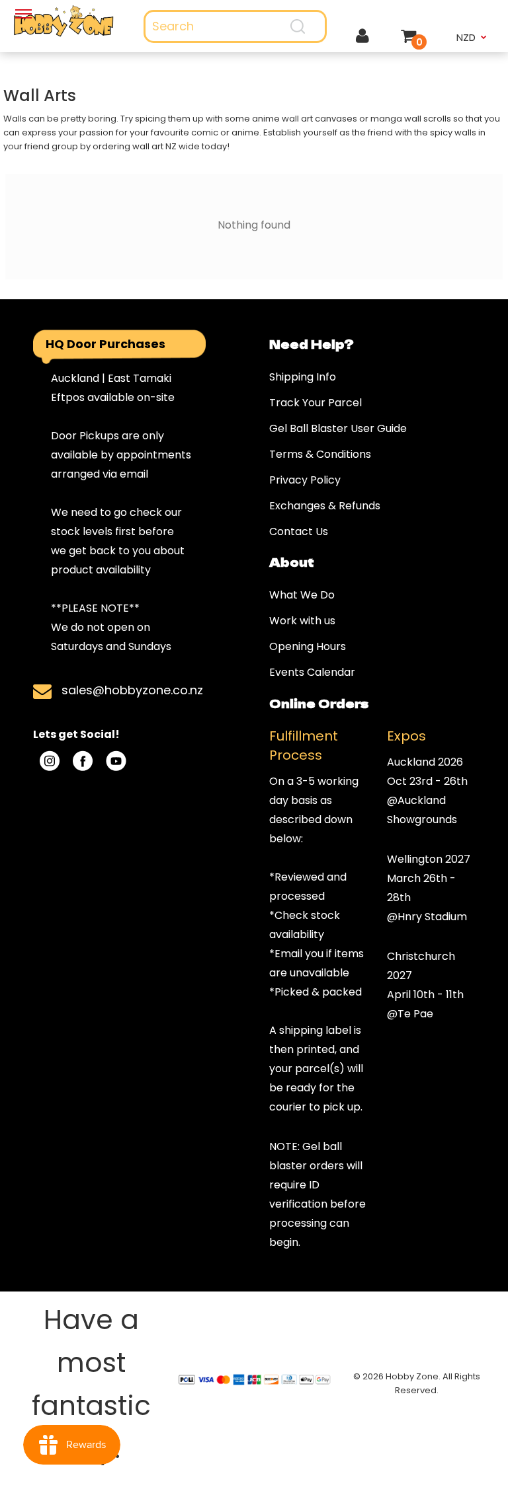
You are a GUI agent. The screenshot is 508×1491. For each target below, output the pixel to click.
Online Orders (318, 702)
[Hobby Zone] (63, 21)
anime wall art (282, 118)
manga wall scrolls (410, 118)
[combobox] (235, 26)
